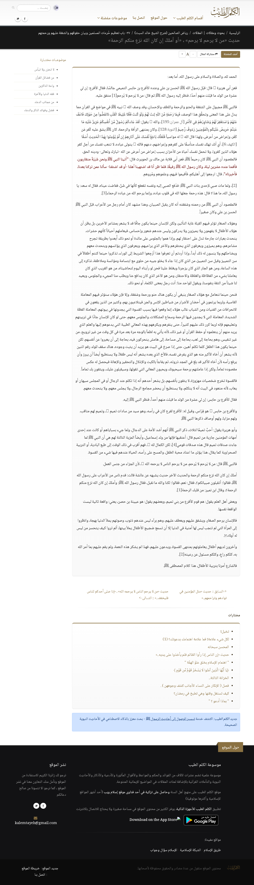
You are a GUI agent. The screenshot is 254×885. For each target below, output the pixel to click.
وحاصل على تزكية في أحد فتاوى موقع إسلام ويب (137, 792)
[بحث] (13, 8)
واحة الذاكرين (46, 86)
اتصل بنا (139, 18)
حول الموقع (159, 18)
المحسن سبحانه (218, 647)
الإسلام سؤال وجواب (163, 850)
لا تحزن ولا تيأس (44, 69)
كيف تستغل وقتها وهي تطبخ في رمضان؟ (201, 693)
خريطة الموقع (31, 869)
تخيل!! (224, 632)
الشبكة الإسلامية (190, 850)
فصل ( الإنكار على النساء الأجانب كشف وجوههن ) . (195, 686)
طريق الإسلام (212, 850)
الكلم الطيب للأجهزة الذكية (194, 809)
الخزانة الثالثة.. (219, 678)
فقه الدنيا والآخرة (44, 94)
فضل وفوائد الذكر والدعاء (39, 110)
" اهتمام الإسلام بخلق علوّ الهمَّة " (207, 663)
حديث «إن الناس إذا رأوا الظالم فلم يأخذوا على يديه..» (192, 655)
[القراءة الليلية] (55, 8)
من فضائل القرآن (44, 78)
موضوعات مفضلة (113, 18)
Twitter (18, 19)
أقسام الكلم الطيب (189, 18)
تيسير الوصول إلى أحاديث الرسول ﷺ (170, 719)
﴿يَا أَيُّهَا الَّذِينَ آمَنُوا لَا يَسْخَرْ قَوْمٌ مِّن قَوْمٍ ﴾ (201, 670)
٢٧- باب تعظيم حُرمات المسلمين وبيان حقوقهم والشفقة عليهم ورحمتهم (84, 33)
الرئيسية (234, 33)
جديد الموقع (50, 869)
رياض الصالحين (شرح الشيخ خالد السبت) (161, 33)
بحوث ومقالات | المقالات (208, 33)
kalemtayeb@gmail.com (36, 823)
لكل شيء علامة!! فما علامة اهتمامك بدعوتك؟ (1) (196, 639)
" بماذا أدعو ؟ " (219, 701)
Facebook (25, 19)
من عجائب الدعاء (44, 102)
